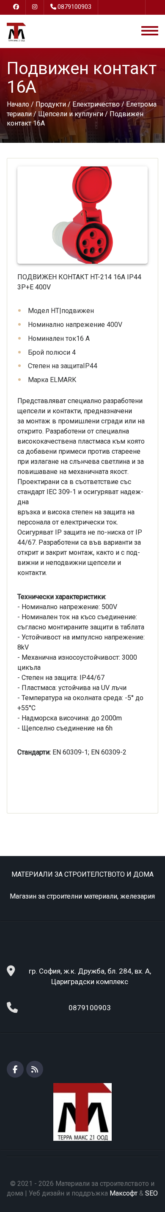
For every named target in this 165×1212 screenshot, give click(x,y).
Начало (18, 104)
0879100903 (74, 6)
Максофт (124, 1193)
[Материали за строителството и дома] (16, 32)
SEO (151, 1193)
